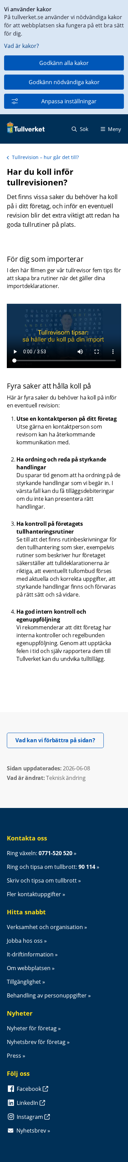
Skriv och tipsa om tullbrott (42, 880)
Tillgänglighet (24, 981)
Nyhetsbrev (31, 1130)
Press (14, 1055)
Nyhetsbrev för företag (36, 1042)
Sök (83, 129)
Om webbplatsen (29, 968)
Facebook (30, 1089)
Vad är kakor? (21, 46)
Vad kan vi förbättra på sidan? (59, 740)
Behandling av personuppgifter (47, 995)
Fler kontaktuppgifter (34, 894)
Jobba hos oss (25, 940)
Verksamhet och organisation (45, 927)
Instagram (30, 1117)
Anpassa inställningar (69, 101)
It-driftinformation (30, 954)
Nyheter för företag (32, 1028)
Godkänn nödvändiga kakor (64, 82)
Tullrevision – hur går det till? (45, 157)
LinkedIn (28, 1103)
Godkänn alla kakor (64, 63)
